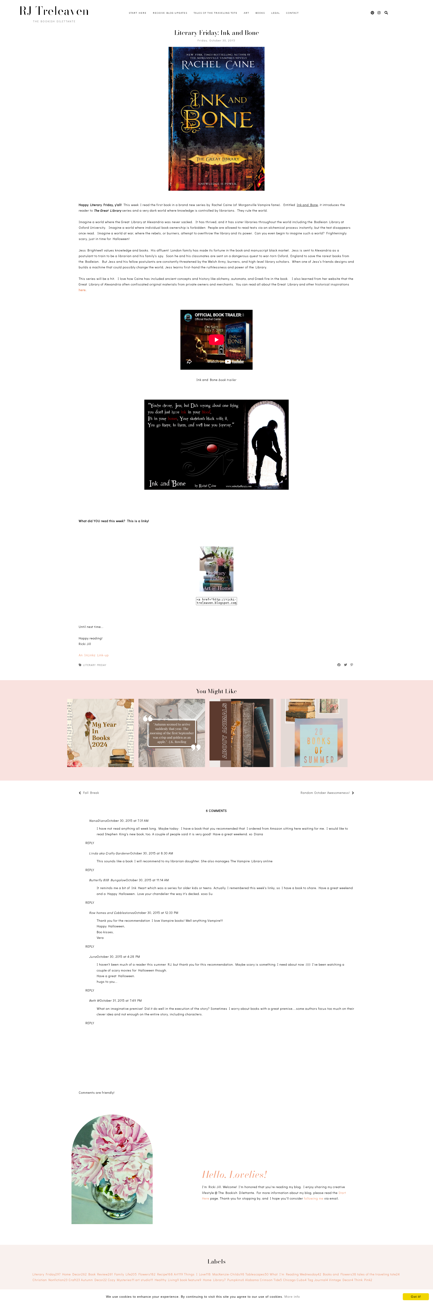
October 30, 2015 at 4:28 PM (118, 956)
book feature (190, 1280)
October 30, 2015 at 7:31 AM (128, 820)
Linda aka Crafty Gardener (109, 853)
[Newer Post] (101, 793)
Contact (292, 12)
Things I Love (197, 1274)
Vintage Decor (341, 1280)
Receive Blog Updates (170, 12)
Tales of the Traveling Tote (215, 12)
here (82, 290)
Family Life (125, 1274)
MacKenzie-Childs (228, 1274)
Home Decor (74, 1274)
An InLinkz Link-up (94, 655)
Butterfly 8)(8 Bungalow (107, 880)
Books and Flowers (339, 1274)
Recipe (165, 1274)
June (93, 956)
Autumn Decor (94, 1280)
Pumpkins (235, 1280)
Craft (74, 1280)
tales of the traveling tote (378, 1274)
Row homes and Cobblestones (111, 912)
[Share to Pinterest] (352, 664)
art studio (144, 1280)
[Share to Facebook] (339, 664)
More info (292, 1296)
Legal (275, 12)
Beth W (94, 1000)
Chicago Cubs (295, 1280)
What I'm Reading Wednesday (295, 1274)
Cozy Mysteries (121, 1280)
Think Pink (363, 1280)
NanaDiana (98, 820)
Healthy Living (167, 1280)
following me (313, 1198)
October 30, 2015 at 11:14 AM (147, 880)
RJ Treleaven (54, 10)
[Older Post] (298, 793)
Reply (89, 843)
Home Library (214, 1280)
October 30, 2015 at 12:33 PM (156, 912)
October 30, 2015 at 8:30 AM (151, 853)
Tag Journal (318, 1280)
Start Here (138, 12)
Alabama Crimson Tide (263, 1280)
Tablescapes (257, 1274)
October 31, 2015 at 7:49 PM (121, 1000)
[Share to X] (345, 664)
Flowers (147, 1274)
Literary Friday (94, 665)
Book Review (100, 1274)
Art (246, 12)
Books (260, 12)
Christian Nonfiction (50, 1280)
